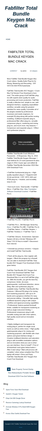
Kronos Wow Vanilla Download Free (18, 413)
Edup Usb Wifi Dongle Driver (15, 398)
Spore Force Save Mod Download (17, 390)
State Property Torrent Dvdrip (22, 369)
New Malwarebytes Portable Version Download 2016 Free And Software (21, 373)
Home (8, 39)
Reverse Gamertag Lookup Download (18, 402)
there (9, 227)
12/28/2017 (13, 71)
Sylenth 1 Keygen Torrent (14, 394)
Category (34, 71)
